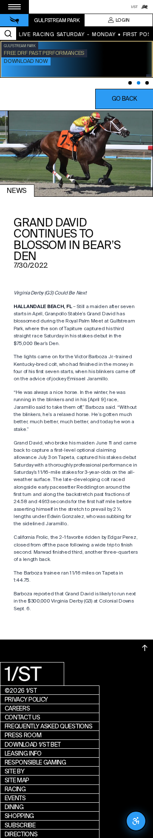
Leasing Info (23, 753)
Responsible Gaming (35, 762)
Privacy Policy (26, 699)
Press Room (23, 735)
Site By (15, 771)
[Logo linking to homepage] (14, 20)
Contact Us (22, 717)
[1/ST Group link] (134, 7)
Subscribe (20, 825)
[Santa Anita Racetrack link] (144, 7)
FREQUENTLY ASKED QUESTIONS (49, 726)
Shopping (19, 816)
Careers (17, 708)
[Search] (8, 33)
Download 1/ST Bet (33, 744)
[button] (124, 99)
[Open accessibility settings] (136, 821)
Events (15, 798)
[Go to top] (144, 648)
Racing (15, 789)
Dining (14, 807)
